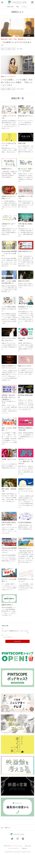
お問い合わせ (28, 846)
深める (3, 89)
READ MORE (17, 641)
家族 (9, 89)
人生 (13, 49)
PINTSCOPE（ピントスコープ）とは (13, 846)
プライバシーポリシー (13, 848)
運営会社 (24, 848)
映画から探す (10, 6)
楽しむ (3, 49)
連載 (17, 6)
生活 (9, 49)
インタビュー (24, 6)
